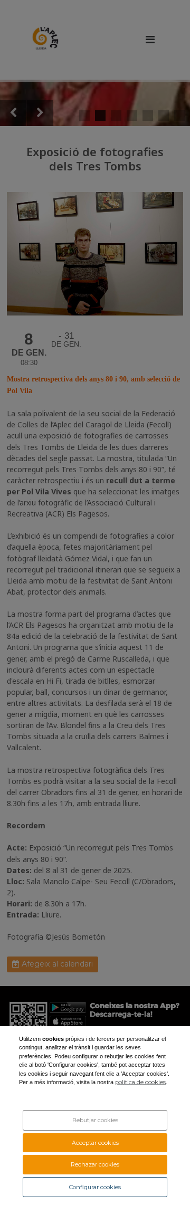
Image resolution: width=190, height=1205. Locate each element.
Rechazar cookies (95, 1164)
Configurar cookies (95, 1187)
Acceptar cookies (95, 1142)
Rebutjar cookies (95, 1120)
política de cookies (140, 1082)
